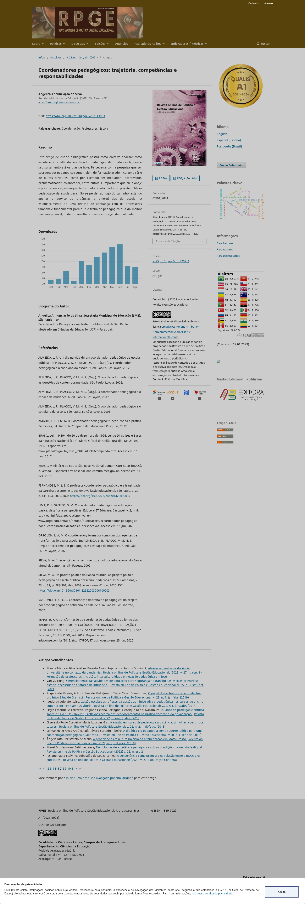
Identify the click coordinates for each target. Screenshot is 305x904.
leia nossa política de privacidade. (212, 893)
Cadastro (254, 3)
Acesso (268, 3)
